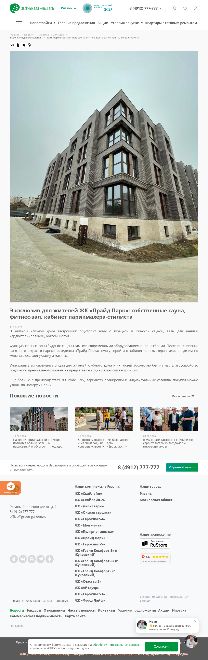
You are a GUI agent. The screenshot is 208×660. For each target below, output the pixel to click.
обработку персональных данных (116, 645)
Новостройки (41, 23)
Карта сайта (75, 616)
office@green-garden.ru (28, 516)
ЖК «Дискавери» (89, 506)
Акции (103, 23)
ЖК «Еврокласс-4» (90, 519)
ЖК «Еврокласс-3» (90, 594)
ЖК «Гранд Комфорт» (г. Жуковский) (95, 573)
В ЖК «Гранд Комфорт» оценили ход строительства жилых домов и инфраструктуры (168, 443)
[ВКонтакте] (12, 45)
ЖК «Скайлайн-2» (90, 500)
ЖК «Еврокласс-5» (90, 544)
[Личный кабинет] (195, 8)
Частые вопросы (82, 610)
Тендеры (34, 610)
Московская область (157, 500)
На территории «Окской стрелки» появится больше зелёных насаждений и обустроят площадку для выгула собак (38, 443)
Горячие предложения (76, 23)
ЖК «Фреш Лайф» (90, 600)
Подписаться (10, 492)
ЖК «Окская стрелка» (93, 512)
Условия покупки (125, 23)
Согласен (161, 646)
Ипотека (179, 610)
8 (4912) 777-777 (144, 8)
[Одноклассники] (17, 45)
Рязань (146, 493)
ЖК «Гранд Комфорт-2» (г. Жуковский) (97, 563)
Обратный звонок (182, 467)
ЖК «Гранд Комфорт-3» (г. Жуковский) (97, 552)
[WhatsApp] (29, 45)
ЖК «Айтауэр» (87, 588)
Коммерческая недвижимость (36, 616)
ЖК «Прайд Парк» (90, 538)
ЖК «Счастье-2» (88, 581)
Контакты (106, 610)
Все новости (181, 396)
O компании (54, 610)
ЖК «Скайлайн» (88, 493)
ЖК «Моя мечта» (89, 525)
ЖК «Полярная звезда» (94, 531)
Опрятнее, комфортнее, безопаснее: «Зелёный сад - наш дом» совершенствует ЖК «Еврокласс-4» (103, 443)
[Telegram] (23, 45)
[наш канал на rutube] (32, 559)
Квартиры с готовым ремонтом (171, 23)
